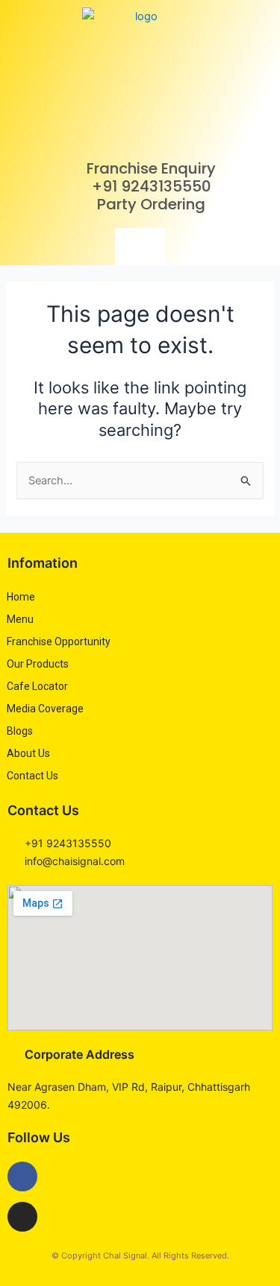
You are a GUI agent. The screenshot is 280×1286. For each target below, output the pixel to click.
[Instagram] (22, 1217)
